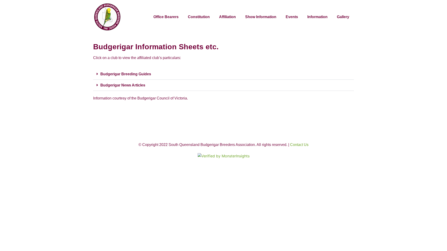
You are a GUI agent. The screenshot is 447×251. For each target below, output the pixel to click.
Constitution (199, 17)
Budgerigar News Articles (122, 85)
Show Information (260, 17)
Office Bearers (166, 17)
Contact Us (299, 145)
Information (317, 17)
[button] (223, 74)
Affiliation (227, 17)
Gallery (343, 17)
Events (292, 17)
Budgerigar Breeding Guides (125, 74)
